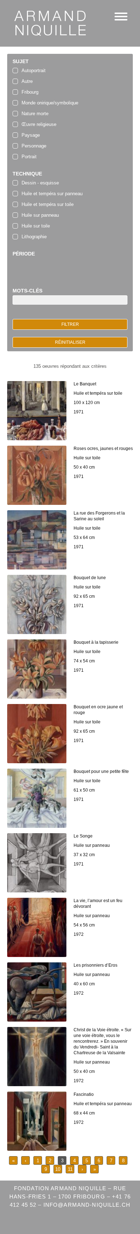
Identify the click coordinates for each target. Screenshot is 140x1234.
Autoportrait (34, 70)
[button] (121, 17)
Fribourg (30, 92)
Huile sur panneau (40, 215)
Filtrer (70, 324)
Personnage (34, 146)
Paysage (31, 135)
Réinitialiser (70, 342)
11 (70, 1169)
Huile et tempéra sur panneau (52, 193)
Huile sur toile (36, 226)
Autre (27, 81)
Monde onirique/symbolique (50, 102)
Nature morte (35, 113)
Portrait (29, 156)
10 (57, 1169)
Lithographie (34, 236)
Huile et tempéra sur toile (48, 204)
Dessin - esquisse (40, 183)
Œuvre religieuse (39, 124)
